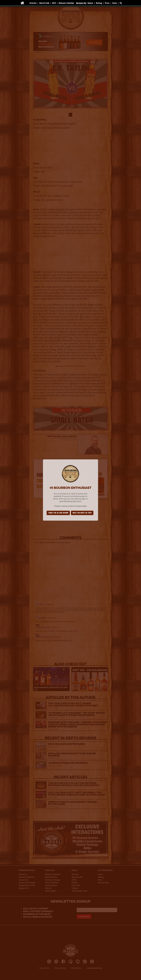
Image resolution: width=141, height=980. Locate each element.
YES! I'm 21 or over (58, 513)
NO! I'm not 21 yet (82, 513)
